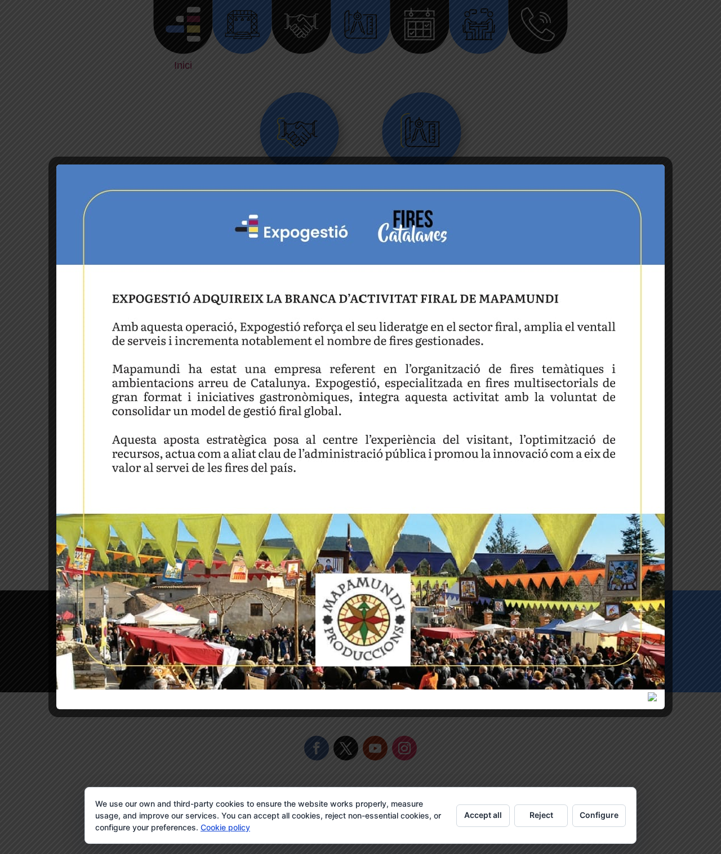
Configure (599, 815)
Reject (541, 815)
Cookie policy (225, 827)
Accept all (483, 815)
